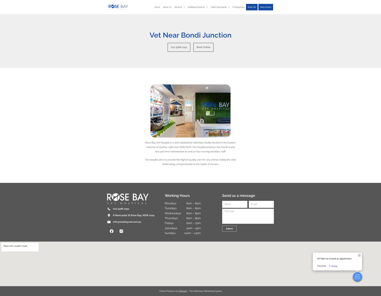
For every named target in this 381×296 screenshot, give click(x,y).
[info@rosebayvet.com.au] (109, 222)
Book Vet (252, 7)
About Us (167, 7)
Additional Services (196, 7)
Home (157, 7)
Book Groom (265, 7)
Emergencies (239, 7)
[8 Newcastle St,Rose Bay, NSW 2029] (109, 215)
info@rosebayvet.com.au (127, 221)
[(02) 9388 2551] (109, 209)
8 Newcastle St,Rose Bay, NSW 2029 (133, 215)
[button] (357, 276)
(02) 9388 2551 (121, 208)
